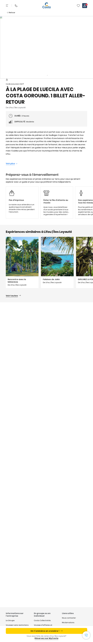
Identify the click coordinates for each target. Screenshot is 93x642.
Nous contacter (69, 618)
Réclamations (68, 622)
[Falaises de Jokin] (57, 262)
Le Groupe (10, 620)
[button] (78, 5)
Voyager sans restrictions (17, 625)
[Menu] (7, 5)
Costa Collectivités (42, 620)
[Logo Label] (46, 5)
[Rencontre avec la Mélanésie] (22, 262)
